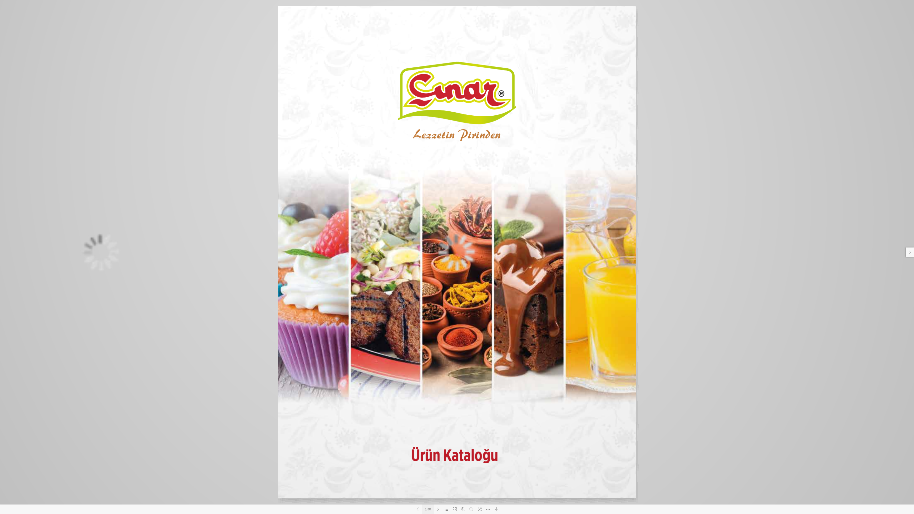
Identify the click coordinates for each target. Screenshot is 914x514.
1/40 (428, 509)
